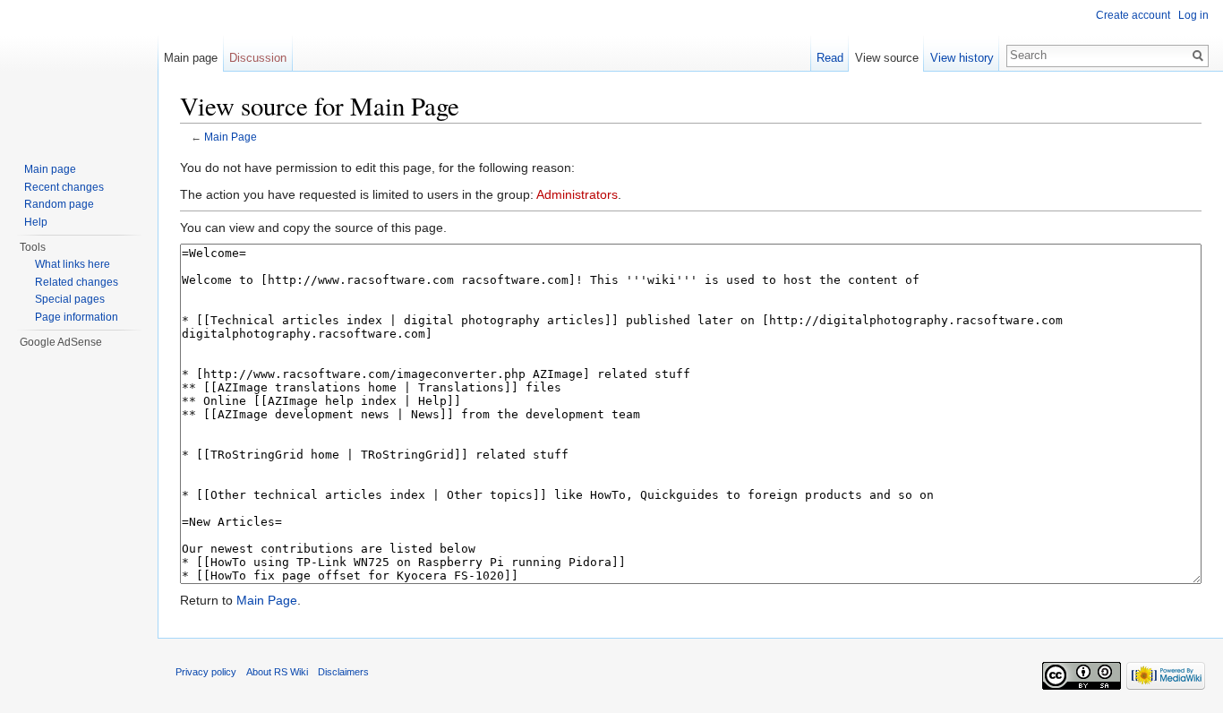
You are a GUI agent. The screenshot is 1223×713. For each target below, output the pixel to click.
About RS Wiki (277, 671)
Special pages (70, 299)
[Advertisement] (88, 458)
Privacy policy (205, 671)
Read (830, 57)
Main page (191, 57)
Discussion (258, 57)
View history (962, 57)
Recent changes (64, 187)
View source (887, 57)
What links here (72, 264)
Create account (1133, 15)
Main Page (230, 136)
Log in (1193, 15)
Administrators (577, 194)
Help (35, 222)
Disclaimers (343, 671)
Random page (59, 204)
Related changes (76, 282)
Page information (76, 317)
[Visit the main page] (78, 71)
